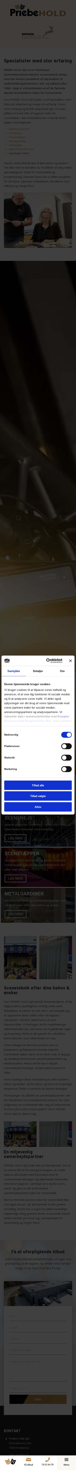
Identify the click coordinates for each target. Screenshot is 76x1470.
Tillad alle (38, 785)
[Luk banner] (70, 660)
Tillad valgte (38, 796)
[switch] (66, 746)
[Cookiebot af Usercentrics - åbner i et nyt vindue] (47, 660)
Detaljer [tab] (38, 670)
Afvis (38, 806)
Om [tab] (62, 670)
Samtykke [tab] (13, 670)
